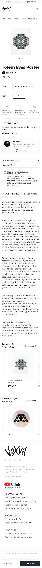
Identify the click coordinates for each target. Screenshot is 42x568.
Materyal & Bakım (11, 160)
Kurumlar (28, 537)
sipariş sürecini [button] (24, 183)
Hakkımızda (9, 519)
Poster (17, 19)
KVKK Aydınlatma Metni (15, 498)
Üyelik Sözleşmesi (12, 501)
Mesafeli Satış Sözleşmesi (15, 505)
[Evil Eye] (21, 419)
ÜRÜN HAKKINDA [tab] (12, 194)
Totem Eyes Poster (30, 19)
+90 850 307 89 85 (12, 477)
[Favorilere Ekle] (4, 77)
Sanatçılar (18, 537)
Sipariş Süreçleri (12, 508)
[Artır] (23, 96)
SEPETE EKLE (30, 564)
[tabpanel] (21, 268)
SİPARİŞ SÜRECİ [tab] (30, 194)
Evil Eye (11, 434)
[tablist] (21, 194)
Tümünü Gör (29, 346)
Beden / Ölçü (9, 165)
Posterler (8, 537)
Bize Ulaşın (25, 508)
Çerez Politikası (29, 501)
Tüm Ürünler (7, 19)
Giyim (29, 533)
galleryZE (17, 141)
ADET (4, 96)
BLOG (19, 519)
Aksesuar (21, 533)
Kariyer (28, 523)
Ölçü (4, 86)
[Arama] (37, 9)
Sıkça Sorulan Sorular (14, 523)
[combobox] (24, 86)
